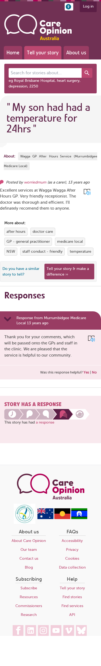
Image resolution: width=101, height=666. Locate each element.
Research (29, 615)
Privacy (72, 550)
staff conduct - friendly (42, 251)
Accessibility (72, 541)
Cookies (72, 558)
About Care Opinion (29, 541)
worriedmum (35, 182)
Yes (86, 372)
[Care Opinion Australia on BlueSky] (81, 630)
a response (45, 422)
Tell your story (43, 52)
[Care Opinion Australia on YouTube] (56, 630)
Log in (88, 6)
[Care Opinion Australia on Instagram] (43, 630)
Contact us (28, 558)
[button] (69, 6)
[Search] (87, 73)
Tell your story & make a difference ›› (68, 271)
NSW (10, 251)
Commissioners (28, 606)
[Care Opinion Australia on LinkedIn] (30, 630)
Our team (28, 550)
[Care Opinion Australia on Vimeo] (68, 630)
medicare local (70, 241)
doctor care (43, 232)
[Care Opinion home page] (38, 27)
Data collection (72, 567)
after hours (15, 232)
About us (76, 52)
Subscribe (28, 588)
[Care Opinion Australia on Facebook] (18, 630)
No (94, 372)
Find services (72, 606)
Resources (29, 597)
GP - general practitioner (28, 241)
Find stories (72, 597)
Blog (29, 567)
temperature (80, 251)
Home (12, 52)
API (72, 615)
